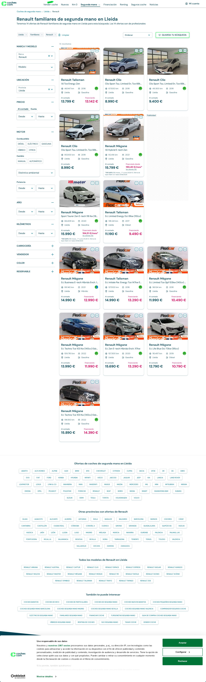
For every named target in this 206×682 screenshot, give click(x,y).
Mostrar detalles (45, 676)
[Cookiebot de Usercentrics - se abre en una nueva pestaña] (18, 676)
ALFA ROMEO (40, 471)
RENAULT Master (54, 574)
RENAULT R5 (114, 574)
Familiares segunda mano (71, 615)
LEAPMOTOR (24, 484)
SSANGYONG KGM (161, 491)
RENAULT (96, 491)
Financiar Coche (96, 615)
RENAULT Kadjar (154, 567)
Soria (105, 539)
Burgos (154, 519)
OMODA (28, 491)
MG (146, 484)
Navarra (130, 532)
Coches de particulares (77, 602)
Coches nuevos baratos (135, 602)
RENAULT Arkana (31, 567)
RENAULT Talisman (84, 581)
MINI (156, 484)
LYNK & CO (52, 484)
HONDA (61, 478)
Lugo (76, 532)
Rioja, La (47, 539)
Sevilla (92, 539)
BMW (77, 471)
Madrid (89, 532)
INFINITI (88, 478)
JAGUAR (126, 478)
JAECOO (113, 478)
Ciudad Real (59, 526)
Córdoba (75, 526)
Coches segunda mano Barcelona (35, 609)
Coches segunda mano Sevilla (104, 609)
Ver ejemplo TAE (131, 169)
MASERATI (93, 484)
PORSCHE (82, 491)
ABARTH (24, 471)
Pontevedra (31, 539)
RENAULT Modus (95, 574)
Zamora (110, 546)
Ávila (95, 519)
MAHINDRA (67, 484)
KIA (149, 478)
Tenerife (135, 539)
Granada (132, 526)
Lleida (64, 532)
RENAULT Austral (52, 567)
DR (163, 471)
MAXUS (107, 484)
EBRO (182, 471)
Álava (24, 519)
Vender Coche (149, 622)
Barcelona (138, 519)
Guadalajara (149, 526)
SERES (120, 491)
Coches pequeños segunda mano (167, 602)
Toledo (162, 539)
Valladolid (81, 546)
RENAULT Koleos (33, 574)
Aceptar (183, 643)
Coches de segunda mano (106, 602)
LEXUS (38, 484)
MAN (80, 484)
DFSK (153, 471)
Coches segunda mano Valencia (139, 609)
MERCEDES (133, 484)
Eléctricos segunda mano (41, 615)
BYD (87, 471)
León (53, 532)
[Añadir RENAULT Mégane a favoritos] (136, 116)
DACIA (141, 471)
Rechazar (182, 661)
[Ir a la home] (9, 3)
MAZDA (119, 484)
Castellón (42, 526)
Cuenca (105, 526)
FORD (49, 478)
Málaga (102, 532)
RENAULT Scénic (173, 574)
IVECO (100, 478)
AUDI (66, 471)
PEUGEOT (52, 491)
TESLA (93, 498)
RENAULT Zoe (145, 581)
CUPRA (129, 471)
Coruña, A (90, 526)
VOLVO (136, 498)
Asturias (82, 519)
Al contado (23, 109)
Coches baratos (31, 602)
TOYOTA (105, 498)
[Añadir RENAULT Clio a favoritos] (136, 50)
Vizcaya (96, 546)
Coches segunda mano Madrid (70, 609)
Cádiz (181, 519)
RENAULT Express (133, 567)
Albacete (38, 519)
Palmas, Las (175, 532)
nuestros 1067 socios (59, 645)
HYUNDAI (74, 478)
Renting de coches (86, 622)
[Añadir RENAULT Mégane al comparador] (141, 116)
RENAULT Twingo (126, 581)
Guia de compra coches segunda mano (159, 615)
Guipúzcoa (167, 526)
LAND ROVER (175, 478)
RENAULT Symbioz (62, 581)
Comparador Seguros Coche (173, 609)
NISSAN (184, 484)
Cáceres (168, 519)
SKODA (132, 491)
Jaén (42, 532)
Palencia (159, 532)
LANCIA (160, 478)
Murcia (116, 532)
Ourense (144, 532)
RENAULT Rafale (132, 574)
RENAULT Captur (73, 567)
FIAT (38, 478)
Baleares (123, 519)
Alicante (54, 519)
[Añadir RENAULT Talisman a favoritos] (92, 50)
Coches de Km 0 (52, 602)
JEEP (139, 478)
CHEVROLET (101, 471)
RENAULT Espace (112, 567)
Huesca (29, 532)
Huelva (182, 526)
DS (172, 471)
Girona (119, 526)
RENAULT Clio (92, 567)
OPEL (40, 491)
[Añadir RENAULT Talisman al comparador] (97, 50)
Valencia (176, 539)
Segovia (78, 539)
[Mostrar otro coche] (79, 73)
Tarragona (119, 539)
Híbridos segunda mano (60, 622)
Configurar (181, 652)
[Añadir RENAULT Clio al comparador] (141, 50)
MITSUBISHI (169, 484)
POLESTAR (67, 491)
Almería (68, 519)
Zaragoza (125, 546)
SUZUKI (69, 498)
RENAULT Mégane (75, 574)
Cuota (34, 109)
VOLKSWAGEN (121, 498)
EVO (27, 478)
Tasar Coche (130, 622)
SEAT (109, 491)
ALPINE (54, 471)
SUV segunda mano (109, 622)
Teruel (149, 539)
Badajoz (108, 519)
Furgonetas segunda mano (123, 615)
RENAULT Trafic (105, 581)
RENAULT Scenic (152, 574)
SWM (81, 498)
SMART (144, 491)
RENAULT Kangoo (175, 567)
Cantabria (25, 526)
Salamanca (63, 539)
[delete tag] (26, 35)
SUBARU (178, 491)
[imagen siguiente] (97, 61)
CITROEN (116, 471)
